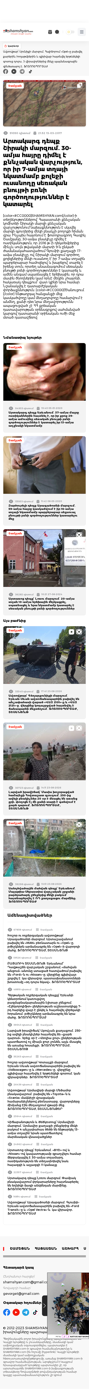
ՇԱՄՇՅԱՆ (20, 1249)
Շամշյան (15, 85)
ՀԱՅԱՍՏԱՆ (46, 1249)
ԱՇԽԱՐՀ (70, 1249)
